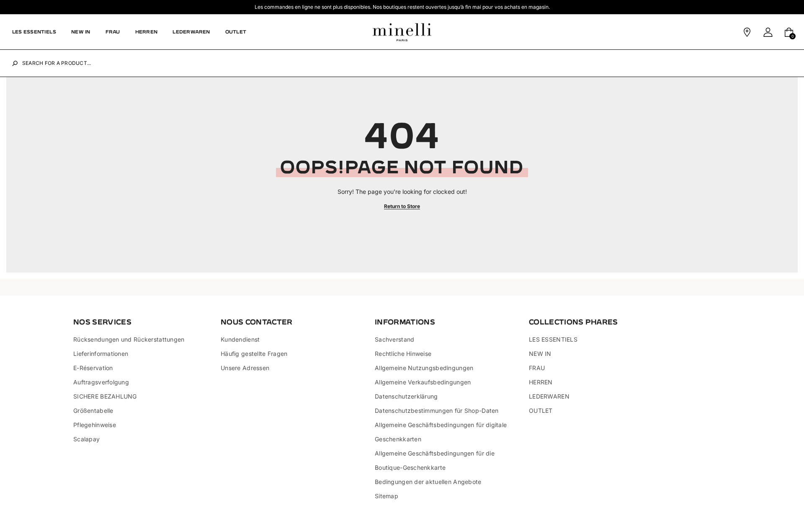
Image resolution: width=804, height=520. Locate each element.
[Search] (15, 63)
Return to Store (402, 206)
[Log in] (768, 32)
